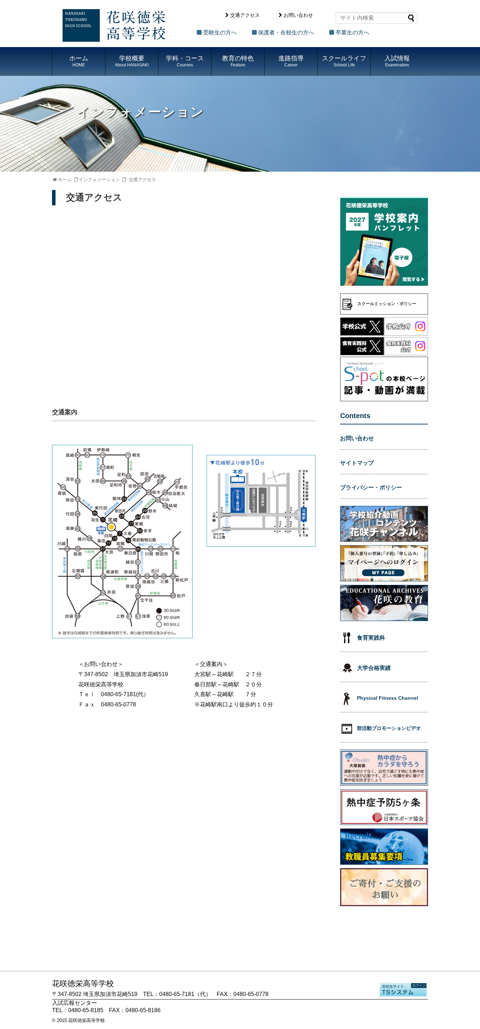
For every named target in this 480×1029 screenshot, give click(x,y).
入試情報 (397, 61)
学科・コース (185, 61)
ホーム (78, 61)
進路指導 (291, 61)
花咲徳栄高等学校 (86, 1020)
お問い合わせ (298, 15)
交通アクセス (245, 15)
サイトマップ (357, 463)
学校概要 (132, 61)
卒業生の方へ (352, 32)
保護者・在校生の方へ (286, 32)
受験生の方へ (220, 32)
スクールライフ (344, 61)
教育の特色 (238, 61)
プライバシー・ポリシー (371, 487)
